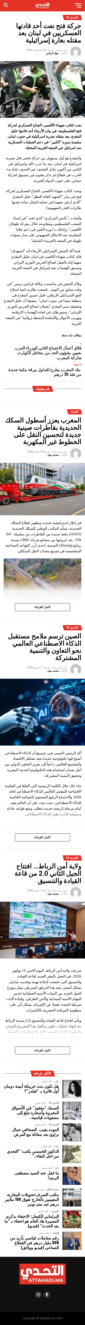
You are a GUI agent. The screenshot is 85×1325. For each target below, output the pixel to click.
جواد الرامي (52, 53)
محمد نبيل (53, 454)
